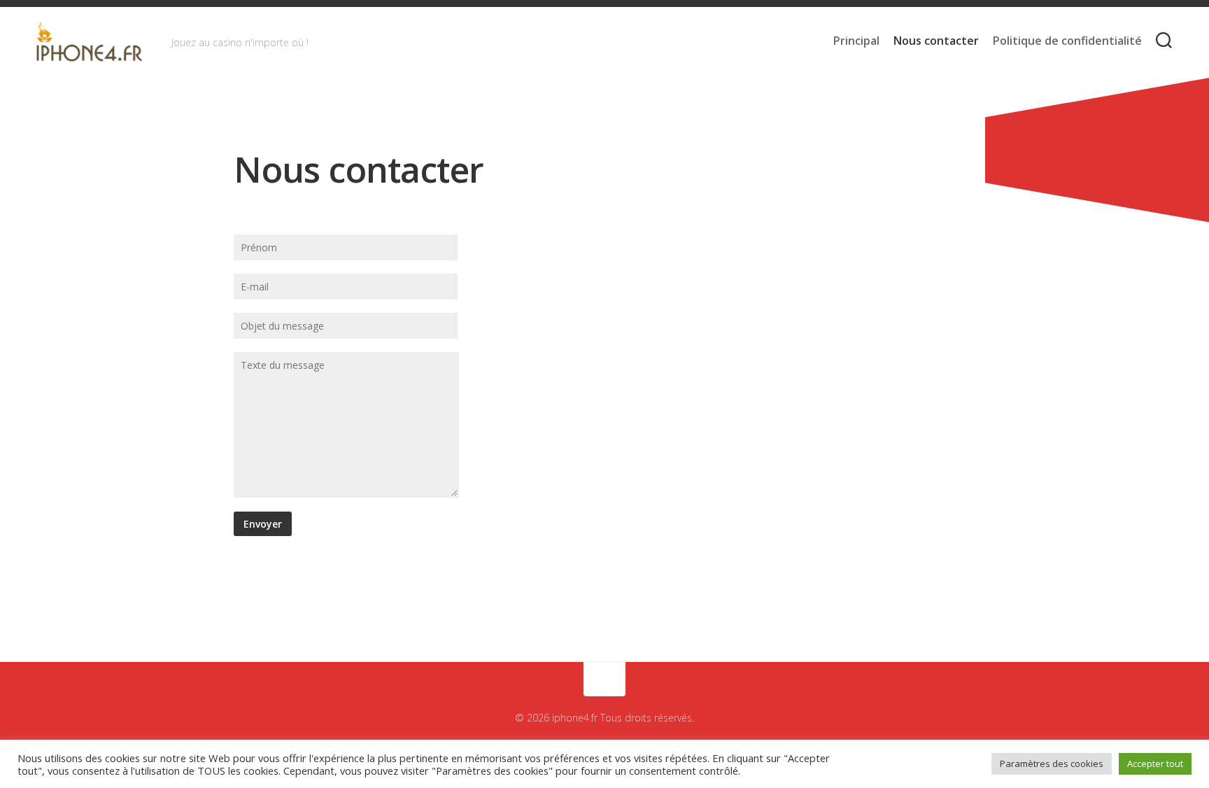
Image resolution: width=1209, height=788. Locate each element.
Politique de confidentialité (1067, 41)
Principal (856, 41)
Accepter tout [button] (1155, 763)
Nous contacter (936, 41)
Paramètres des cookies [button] (1051, 763)
